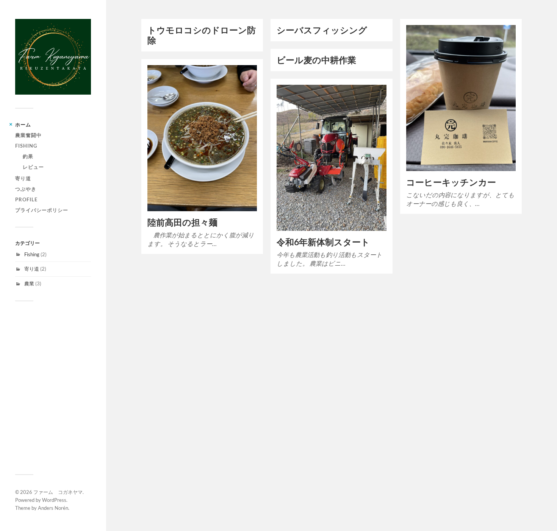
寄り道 (23, 178)
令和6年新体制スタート (323, 242)
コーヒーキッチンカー (451, 182)
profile (26, 199)
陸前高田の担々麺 (182, 222)
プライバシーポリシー (41, 210)
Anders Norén (53, 508)
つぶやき (25, 189)
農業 (29, 283)
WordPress (54, 500)
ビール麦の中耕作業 (316, 60)
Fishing (26, 146)
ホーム (23, 124)
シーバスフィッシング (322, 30)
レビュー (33, 167)
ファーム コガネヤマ (58, 492)
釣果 (28, 156)
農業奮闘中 (28, 135)
